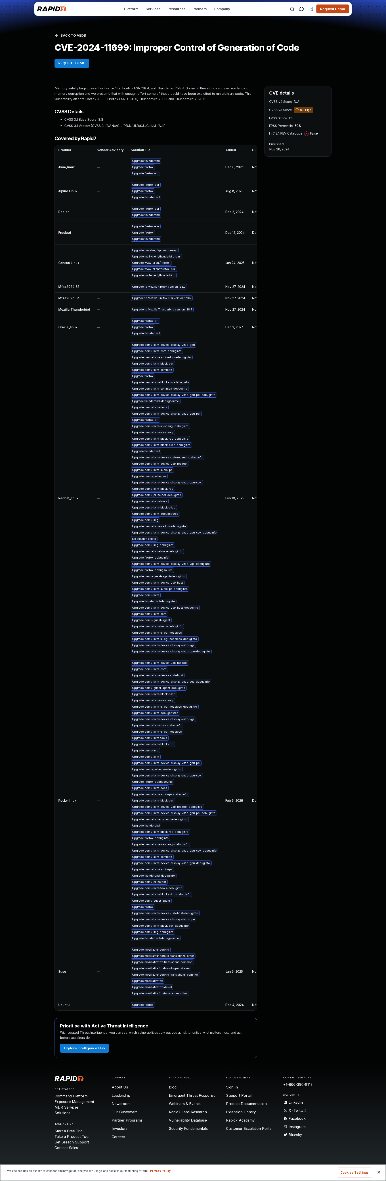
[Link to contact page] (302, 9)
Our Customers (125, 1112)
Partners (200, 9)
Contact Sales (66, 1147)
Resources (176, 9)
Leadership (121, 1095)
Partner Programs (127, 1120)
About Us (120, 1087)
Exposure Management (74, 1101)
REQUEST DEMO (72, 63)
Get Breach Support (72, 1142)
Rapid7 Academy (240, 1120)
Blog (172, 1087)
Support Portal (239, 1095)
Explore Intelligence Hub (84, 1048)
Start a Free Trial (69, 1131)
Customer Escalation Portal (249, 1128)
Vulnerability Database (188, 1120)
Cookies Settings (354, 1172)
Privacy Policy (160, 1171)
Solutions (62, 1113)
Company (222, 9)
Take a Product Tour (72, 1136)
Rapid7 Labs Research (188, 1112)
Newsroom (121, 1103)
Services (153, 9)
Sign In (232, 1087)
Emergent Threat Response (192, 1095)
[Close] (379, 1172)
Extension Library (241, 1112)
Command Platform (71, 1096)
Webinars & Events (185, 1103)
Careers (118, 1137)
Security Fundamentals (188, 1128)
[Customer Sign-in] (311, 9)
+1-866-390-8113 (298, 1084)
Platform (131, 9)
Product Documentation (246, 1103)
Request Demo (332, 9)
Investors (120, 1128)
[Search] (292, 9)
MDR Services (67, 1107)
